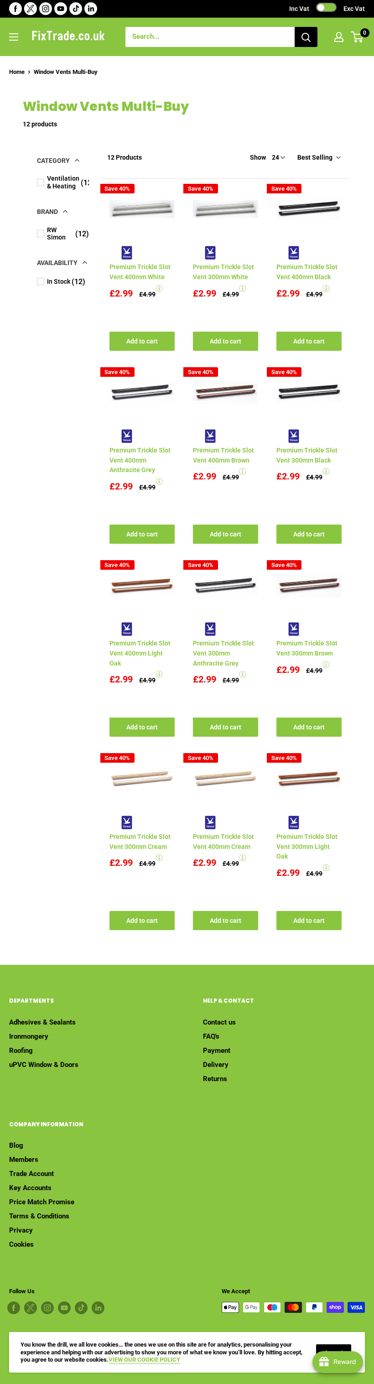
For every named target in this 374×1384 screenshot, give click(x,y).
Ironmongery (28, 1036)
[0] (357, 36)
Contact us (219, 1022)
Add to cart (142, 341)
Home (17, 71)
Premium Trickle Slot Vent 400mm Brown (223, 455)
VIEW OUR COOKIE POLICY (144, 1359)
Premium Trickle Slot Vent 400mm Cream (223, 841)
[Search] (306, 37)
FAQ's (211, 1036)
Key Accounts (30, 1188)
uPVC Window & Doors (43, 1065)
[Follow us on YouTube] (60, 8)
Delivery (216, 1065)
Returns (215, 1079)
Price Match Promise (41, 1202)
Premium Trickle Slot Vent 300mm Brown (307, 648)
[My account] (338, 37)
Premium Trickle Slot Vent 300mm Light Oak (307, 846)
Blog (16, 1145)
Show (258, 157)
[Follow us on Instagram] (45, 8)
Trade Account (31, 1174)
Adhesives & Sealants (42, 1022)
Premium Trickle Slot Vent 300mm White (223, 272)
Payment (216, 1050)
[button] (318, 157)
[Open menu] (13, 37)
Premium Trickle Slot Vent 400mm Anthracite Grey (140, 460)
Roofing (21, 1050)
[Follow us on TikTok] (75, 8)
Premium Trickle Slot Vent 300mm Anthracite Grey (223, 653)
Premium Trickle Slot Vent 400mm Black (307, 272)
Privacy (21, 1230)
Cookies (21, 1244)
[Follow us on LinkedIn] (90, 8)
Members (23, 1159)
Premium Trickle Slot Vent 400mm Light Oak (140, 653)
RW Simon (123, 253)
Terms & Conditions (39, 1216)
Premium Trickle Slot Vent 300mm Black (307, 455)
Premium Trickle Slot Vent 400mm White (140, 272)
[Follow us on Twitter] (30, 8)
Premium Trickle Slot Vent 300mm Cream (140, 841)
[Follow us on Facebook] (15, 8)
